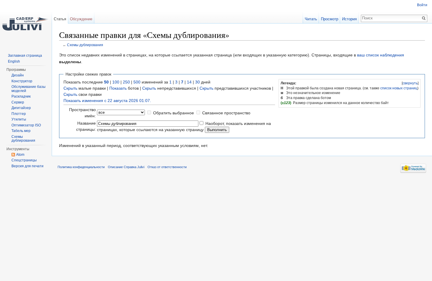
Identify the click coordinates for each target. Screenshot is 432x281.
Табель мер (21, 131)
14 (189, 82)
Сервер (17, 102)
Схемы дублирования (85, 45)
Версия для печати (27, 166)
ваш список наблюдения (380, 55)
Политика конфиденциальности (81, 167)
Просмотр (329, 19)
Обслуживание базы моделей (28, 89)
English (14, 61)
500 (136, 82)
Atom (20, 155)
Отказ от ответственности (167, 167)
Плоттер (18, 114)
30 (197, 82)
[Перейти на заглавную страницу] (25, 23)
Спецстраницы (24, 160)
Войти (422, 5)
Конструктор (21, 81)
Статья (60, 19)
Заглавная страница (25, 55)
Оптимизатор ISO (26, 125)
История (349, 19)
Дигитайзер (21, 108)
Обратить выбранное (173, 113)
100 (115, 82)
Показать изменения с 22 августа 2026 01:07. (107, 100)
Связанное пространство (226, 113)
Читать (311, 19)
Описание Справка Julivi (126, 167)
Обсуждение (81, 19)
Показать (118, 88)
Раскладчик (21, 96)
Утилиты (18, 119)
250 (126, 82)
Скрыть (70, 88)
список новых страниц (398, 88)
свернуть (410, 83)
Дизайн (17, 75)
